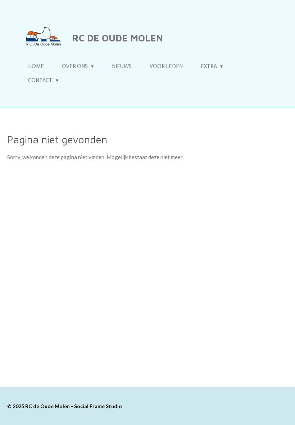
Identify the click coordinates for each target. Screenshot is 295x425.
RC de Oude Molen (117, 37)
